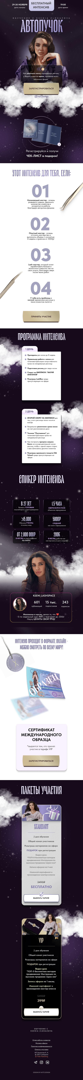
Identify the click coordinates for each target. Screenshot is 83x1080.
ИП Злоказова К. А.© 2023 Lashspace (41, 1053)
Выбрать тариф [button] (41, 1012)
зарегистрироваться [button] (41, 761)
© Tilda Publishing (41, 1056)
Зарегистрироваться (41, 88)
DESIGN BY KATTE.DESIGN (41, 1072)
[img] (41, 1030)
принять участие (41, 316)
